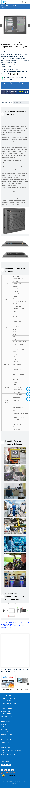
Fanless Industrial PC (6, 716)
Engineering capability (6, 734)
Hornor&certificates (5, 732)
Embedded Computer (6, 706)
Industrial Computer (6, 713)
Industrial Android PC (6, 701)
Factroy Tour (4, 729)
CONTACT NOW (5, 742)
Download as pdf (5, 87)
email (25, 83)
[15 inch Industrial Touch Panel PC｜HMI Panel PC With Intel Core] (8, 681)
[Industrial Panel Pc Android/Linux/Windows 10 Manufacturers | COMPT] (22, 680)
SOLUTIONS (4, 724)
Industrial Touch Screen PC (8, 698)
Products (9, 5)
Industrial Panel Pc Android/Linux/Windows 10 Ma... (22, 688)
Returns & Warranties (6, 737)
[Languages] (23, 2)
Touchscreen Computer (7, 708)
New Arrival (4, 726)
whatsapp (16, 83)
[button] (29, 25)
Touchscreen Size (5, 711)
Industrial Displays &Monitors (8, 703)
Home (2, 5)
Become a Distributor (6, 739)
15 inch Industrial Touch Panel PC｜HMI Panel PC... (7, 690)
